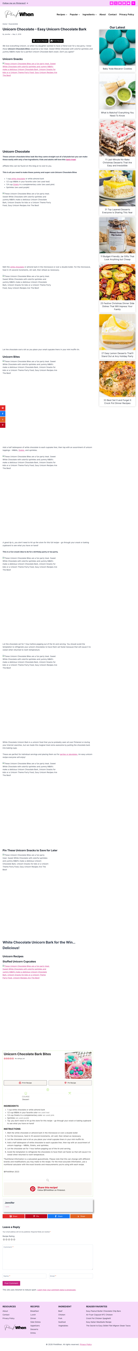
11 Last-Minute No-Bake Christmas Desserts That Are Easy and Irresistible (117, 162)
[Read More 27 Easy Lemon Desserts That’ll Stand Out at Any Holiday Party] (117, 332)
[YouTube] (128, 3)
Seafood (62, 1322)
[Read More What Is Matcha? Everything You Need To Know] (117, 92)
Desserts (34, 1329)
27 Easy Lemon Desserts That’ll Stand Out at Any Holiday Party (117, 355)
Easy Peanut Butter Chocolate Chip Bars (103, 1311)
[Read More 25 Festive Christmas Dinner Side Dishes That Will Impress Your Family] (117, 282)
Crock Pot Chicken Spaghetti (98, 1318)
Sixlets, (22, 450)
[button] (5, 1058)
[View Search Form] (133, 3)
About (102, 14)
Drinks (33, 1333)
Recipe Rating (8, 1236)
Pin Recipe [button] (71, 1083)
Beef (60, 1311)
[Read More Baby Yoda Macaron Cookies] (117, 48)
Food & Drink (13, 24)
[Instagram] (124, 3)
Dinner (33, 1318)
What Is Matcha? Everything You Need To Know (117, 114)
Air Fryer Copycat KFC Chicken (99, 1315)
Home (5, 24)
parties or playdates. (69, 754)
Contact (112, 14)
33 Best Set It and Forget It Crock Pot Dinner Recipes (117, 401)
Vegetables (63, 1326)
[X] (116, 3)
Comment (8, 1247)
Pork (60, 1318)
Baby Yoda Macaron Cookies (117, 68)
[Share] (2, 408)
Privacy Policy (126, 14)
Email (53, 1276)
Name (7, 1276)
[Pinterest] (111, 3)
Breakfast (34, 1311)
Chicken (61, 1315)
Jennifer (7, 34)
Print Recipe (58, 41)
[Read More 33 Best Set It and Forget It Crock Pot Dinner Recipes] (117, 379)
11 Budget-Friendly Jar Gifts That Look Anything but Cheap (117, 258)
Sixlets (16, 184)
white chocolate (18, 179)
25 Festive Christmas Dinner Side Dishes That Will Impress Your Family (117, 306)
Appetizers (35, 1326)
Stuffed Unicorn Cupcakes (19, 961)
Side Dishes (35, 1322)
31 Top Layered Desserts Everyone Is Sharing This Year (117, 211)
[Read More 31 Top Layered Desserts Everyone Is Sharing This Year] (117, 188)
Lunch (33, 1315)
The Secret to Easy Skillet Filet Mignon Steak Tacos (108, 1326)
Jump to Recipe (41, 41)
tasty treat (71, 159)
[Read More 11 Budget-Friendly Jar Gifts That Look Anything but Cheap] (117, 235)
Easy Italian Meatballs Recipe (98, 1322)
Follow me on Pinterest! (14, 3)
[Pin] (2, 425)
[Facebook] (120, 3)
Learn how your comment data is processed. (56, 1290)
